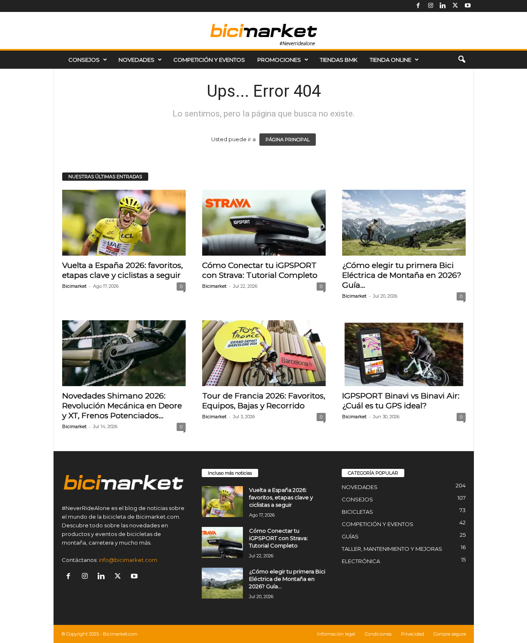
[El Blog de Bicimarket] (263, 30)
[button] (461, 60)
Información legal (336, 634)
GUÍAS (350, 536)
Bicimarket (74, 286)
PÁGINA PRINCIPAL (288, 139)
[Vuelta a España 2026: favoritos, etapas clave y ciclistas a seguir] (124, 223)
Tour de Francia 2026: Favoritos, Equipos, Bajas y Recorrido (263, 400)
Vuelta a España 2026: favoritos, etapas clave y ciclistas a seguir (122, 270)
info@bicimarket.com (128, 560)
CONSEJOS (84, 59)
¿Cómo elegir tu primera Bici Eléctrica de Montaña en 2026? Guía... (402, 275)
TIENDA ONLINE (390, 59)
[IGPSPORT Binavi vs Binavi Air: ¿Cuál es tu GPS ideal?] (404, 353)
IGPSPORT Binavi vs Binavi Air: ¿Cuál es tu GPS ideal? (400, 400)
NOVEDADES (136, 59)
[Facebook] (418, 6)
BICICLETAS (357, 511)
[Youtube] (468, 6)
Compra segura (450, 634)
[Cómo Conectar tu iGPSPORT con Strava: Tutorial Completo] (264, 223)
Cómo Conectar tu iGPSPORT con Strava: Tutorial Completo (259, 270)
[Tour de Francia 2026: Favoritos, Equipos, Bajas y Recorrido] (264, 353)
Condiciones (378, 634)
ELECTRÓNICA (361, 561)
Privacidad (412, 634)
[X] (455, 6)
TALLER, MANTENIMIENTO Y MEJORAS (392, 548)
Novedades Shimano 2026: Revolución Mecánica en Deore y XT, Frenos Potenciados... (122, 405)
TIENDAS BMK (338, 59)
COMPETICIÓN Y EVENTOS (209, 59)
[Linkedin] (443, 6)
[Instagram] (431, 6)
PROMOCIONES (279, 59)
